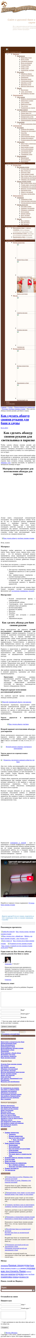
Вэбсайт (23, 1017)
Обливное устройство (9, 1093)
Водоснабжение (14, 1147)
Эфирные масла (6, 1120)
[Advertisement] (18, 497)
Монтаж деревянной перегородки (13, 1072)
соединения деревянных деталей (23, 591)
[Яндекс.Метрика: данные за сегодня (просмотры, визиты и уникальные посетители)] (10, 1333)
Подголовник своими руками (11, 1094)
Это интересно (10, 1170)
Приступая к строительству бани (12, 1042)
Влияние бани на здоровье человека (18, 1157)
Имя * (23, 1304)
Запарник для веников (9, 1091)
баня (32, 1265)
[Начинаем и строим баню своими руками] (20, 1217)
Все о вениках (6, 1099)
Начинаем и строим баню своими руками (19, 1218)
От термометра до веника (10, 1088)
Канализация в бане (8, 1046)
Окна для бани (6, 1077)
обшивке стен (6, 462)
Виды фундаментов (8, 1045)
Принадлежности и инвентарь (15, 1163)
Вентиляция (13, 1145)
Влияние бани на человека (10, 1116)
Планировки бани (15, 1152)
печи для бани (29, 1274)
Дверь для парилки (8, 1075)
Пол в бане (5, 1065)
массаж (4, 1274)
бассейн (18, 1268)
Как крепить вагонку (8, 1067)
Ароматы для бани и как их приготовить (19, 1206)
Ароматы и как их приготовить (12, 1118)
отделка (20, 1274)
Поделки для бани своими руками (21, 1166)
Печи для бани (10, 1161)
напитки (11, 1274)
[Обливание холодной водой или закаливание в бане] (20, 1246)
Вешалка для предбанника (10, 1081)
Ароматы (12, 1134)
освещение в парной (18, 843)
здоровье (30, 1268)
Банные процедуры (8, 1105)
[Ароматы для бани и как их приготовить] (19, 1205)
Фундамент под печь (8, 1054)
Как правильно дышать (9, 1124)
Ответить (8, 979)
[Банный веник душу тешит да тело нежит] (20, 1192)
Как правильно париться (9, 1107)
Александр (8, 964)
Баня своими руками (8, 1058)
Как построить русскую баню (19, 1148)
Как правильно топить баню (11, 1121)
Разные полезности (11, 1168)
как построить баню (13, 1271)
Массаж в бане (6, 1112)
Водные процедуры (8, 1113)
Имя (23, 1010)
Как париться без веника (9, 1109)
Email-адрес (25, 1014)
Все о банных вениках (17, 1165)
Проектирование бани (8, 1043)
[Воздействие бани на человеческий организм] (20, 1231)
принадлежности (20, 1277)
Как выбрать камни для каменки (12, 1123)
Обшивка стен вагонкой (9, 1069)
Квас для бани (18, 1140)
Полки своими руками (8, 1073)
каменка (28, 1271)
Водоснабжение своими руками (12, 1048)
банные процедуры (19, 1265)
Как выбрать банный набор (10, 1096)
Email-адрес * (25, 1308)
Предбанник (5, 1080)
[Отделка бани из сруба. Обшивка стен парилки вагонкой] (20, 1179)
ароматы (4, 1265)
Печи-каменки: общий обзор (11, 1053)
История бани (6, 1126)
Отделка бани (10, 1159)
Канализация (13, 1150)
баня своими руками (8, 1268)
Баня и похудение (7, 1110)
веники (23, 1268)
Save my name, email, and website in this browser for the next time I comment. (17, 1022)
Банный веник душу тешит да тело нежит (19, 1194)
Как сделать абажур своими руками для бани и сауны (15, 419)
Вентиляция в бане (7, 1050)
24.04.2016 (4, 947)
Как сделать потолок (8, 1070)
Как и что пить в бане (8, 1115)
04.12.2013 (4, 428)
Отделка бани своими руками (11, 1064)
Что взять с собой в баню (10, 1089)
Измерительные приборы (10, 1097)
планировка (6, 1276)
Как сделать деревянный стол (11, 1078)
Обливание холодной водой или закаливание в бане (16, 1249)
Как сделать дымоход (8, 1056)
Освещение (5, 1051)
